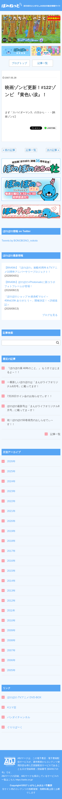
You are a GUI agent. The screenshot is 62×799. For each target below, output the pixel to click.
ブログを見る (50, 315)
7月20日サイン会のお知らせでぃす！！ (29, 396)
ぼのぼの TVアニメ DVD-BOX (24, 697)
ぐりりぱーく (14, 727)
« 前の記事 (9, 150)
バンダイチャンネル (18, 717)
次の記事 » (53, 150)
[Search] (57, 342)
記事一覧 (43, 63)
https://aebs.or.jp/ (24, 779)
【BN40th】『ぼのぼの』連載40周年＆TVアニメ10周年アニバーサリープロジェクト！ (30, 271)
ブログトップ (19, 63)
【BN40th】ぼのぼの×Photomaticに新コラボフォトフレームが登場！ (29, 286)
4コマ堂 (11, 707)
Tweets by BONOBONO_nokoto (20, 240)
